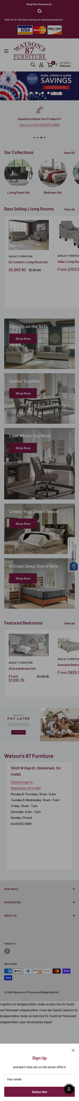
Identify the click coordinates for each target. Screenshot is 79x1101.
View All (69, 153)
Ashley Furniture (21, 256)
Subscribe (39, 1092)
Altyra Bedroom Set (22, 668)
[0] (49, 64)
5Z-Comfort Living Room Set (28, 262)
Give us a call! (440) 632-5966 (39, 125)
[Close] (73, 1050)
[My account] (41, 64)
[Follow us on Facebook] (7, 951)
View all (69, 209)
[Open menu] (6, 51)
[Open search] (33, 64)
